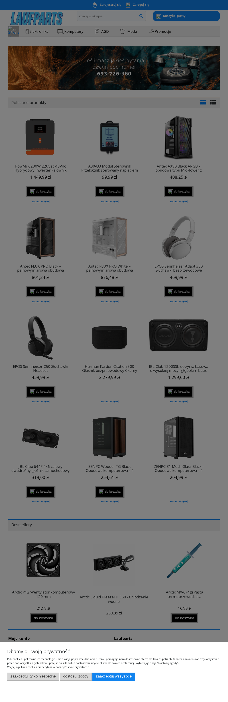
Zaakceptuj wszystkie (114, 676)
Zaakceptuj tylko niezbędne (33, 676)
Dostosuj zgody (75, 676)
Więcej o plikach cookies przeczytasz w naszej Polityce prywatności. (48, 667)
